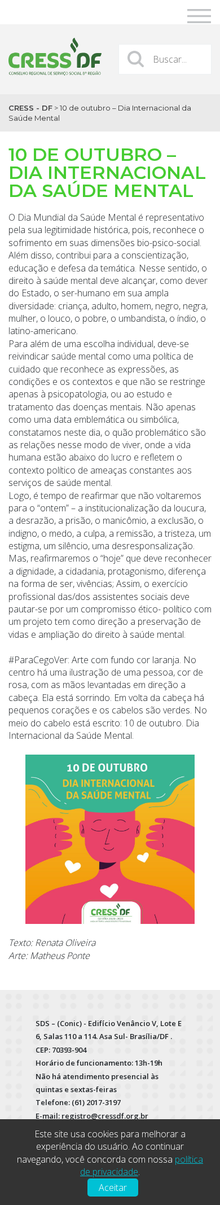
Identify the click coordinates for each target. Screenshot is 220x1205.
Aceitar (113, 1187)
